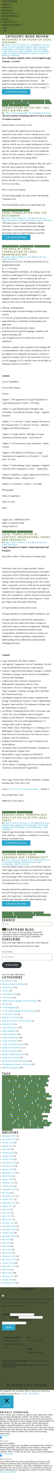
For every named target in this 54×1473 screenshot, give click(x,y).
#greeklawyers (19, 1116)
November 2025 (9, 1139)
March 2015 (7, 1273)
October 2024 (8, 1159)
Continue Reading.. (16, 92)
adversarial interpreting (27, 1098)
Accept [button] (24, 1394)
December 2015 (9, 1256)
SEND (9, 1327)
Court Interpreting (10, 994)
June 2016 (6, 1243)
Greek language (9, 1007)
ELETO (48, 1107)
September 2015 (9, 1266)
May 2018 (6, 1193)
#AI (43, 1107)
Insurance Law (20, 1090)
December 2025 (9, 1136)
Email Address (7, 952)
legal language (25, 51)
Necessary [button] (4, 1435)
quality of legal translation (13, 1054)
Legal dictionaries (10, 51)
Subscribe (11, 965)
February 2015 (8, 1276)
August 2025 (7, 1146)
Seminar (30, 1116)
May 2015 (6, 1269)
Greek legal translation (24, 915)
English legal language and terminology (19, 825)
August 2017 (7, 1206)
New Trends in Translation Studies (24, 789)
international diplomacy (13, 1096)
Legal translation (37, 103)
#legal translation (33, 1114)
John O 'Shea (10, 45)
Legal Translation (9, 53)
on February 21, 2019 (26, 45)
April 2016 (6, 1249)
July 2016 (6, 1239)
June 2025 (6, 1149)
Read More (34, 1394)
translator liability (40, 1081)
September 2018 (9, 1189)
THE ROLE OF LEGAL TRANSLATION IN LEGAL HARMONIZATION (19, 251)
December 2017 (9, 1196)
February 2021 (8, 1166)
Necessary (4, 1441)
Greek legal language (11, 101)
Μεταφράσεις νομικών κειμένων (32, 53)
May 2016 (6, 1246)
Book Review (43, 45)
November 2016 (9, 1229)
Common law (24, 1076)
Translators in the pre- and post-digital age (25, 109)
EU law (5, 1004)
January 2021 (7, 1169)
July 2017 (6, 1209)
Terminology (39, 852)
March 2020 (7, 1176)
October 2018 (8, 1186)
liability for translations (12, 1047)
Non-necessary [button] (6, 1454)
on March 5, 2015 (24, 218)
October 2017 (8, 1199)
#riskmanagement (10, 1085)
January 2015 (7, 1280)
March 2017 (7, 1219)
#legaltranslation (36, 1112)
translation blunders (34, 1096)
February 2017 (8, 1223)
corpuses (6, 1092)
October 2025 (8, 1142)
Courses (5, 991)
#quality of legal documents (15, 1083)
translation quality (28, 1085)
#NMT (12, 1081)
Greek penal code (9, 1014)
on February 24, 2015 (26, 860)
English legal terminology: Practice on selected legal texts (24, 817)
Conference (7, 913)
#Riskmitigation (23, 1081)
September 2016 (9, 1236)
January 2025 (7, 1156)
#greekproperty (32, 1078)
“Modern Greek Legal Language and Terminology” (25, 856)
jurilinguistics (20, 1094)
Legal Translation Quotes (13, 1044)
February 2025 (8, 1153)
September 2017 (9, 1203)
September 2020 (9, 1173)
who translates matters (38, 1094)
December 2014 (9, 1283)
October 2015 (8, 1263)
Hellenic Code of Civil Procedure (16, 1021)
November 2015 (9, 1259)
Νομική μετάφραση (10, 55)
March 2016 (7, 1253)
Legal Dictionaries (10, 246)
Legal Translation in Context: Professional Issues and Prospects (26, 537)
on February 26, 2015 (26, 823)
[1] (48, 87)
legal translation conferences (25, 1092)
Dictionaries (7, 997)
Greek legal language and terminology (30, 49)
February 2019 (8, 1183)
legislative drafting (36, 1090)
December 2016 (9, 1226)
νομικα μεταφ (17, 1114)
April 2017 (6, 1216)
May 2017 (6, 1213)
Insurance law (8, 1024)
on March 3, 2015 (24, 542)
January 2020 (7, 1179)
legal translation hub (22, 1103)
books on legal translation (13, 47)
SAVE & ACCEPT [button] (8, 1472)
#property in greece (40, 1076)
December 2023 (9, 1163)
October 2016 (8, 1233)
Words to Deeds (9, 1076)
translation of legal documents (15, 1061)
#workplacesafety (37, 1083)
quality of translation (11, 1057)
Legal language (21, 103)
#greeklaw (7, 1116)
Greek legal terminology (33, 101)
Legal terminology (41, 51)
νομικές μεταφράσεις (19, 105)
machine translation (28, 1105)
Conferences (7, 987)
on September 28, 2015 (27, 113)
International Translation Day (16, 210)
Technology (7, 1090)
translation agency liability (23, 1101)
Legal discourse (43, 915)
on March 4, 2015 (24, 257)
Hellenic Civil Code (11, 1017)
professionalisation (10, 1051)
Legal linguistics (9, 1034)
